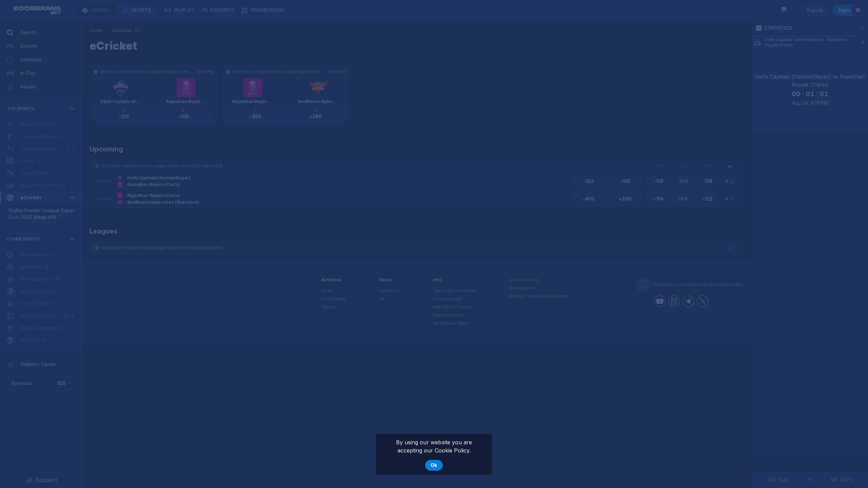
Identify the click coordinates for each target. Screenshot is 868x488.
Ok (434, 465)
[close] (857, 10)
